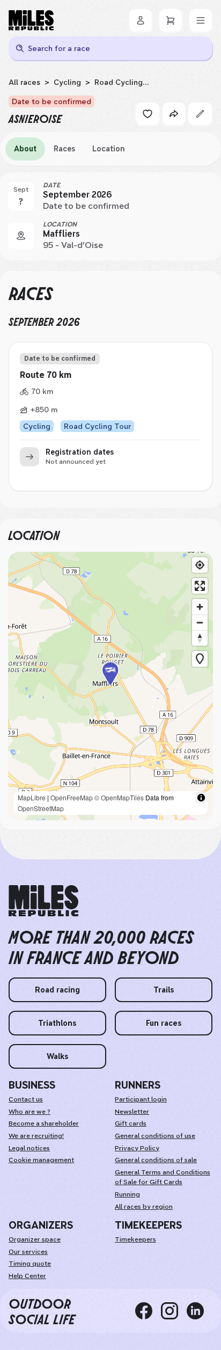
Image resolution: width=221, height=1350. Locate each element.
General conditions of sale (156, 1160)
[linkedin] (199, 1310)
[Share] (174, 114)
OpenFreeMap (71, 797)
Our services (28, 1252)
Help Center (27, 1276)
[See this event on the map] (21, 236)
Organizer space (35, 1239)
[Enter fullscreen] (200, 586)
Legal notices (29, 1148)
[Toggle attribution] (201, 797)
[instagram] (174, 1310)
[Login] (140, 20)
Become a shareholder (44, 1123)
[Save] (147, 114)
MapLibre (32, 797)
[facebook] (148, 1310)
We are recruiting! (36, 1136)
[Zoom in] (200, 607)
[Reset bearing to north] (200, 638)
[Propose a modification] (200, 114)
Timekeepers (135, 1239)
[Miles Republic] (31, 20)
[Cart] (170, 20)
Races (64, 148)
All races (24, 82)
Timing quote (30, 1263)
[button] (110, 686)
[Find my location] (200, 565)
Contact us (26, 1099)
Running (127, 1194)
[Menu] (200, 20)
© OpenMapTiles (119, 797)
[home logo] (43, 901)
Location (108, 148)
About (25, 148)
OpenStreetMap (41, 808)
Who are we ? (29, 1111)
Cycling (67, 82)
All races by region (144, 1206)
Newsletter (132, 1111)
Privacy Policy (137, 1148)
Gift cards (130, 1123)
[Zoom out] (200, 622)
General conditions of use (155, 1136)
